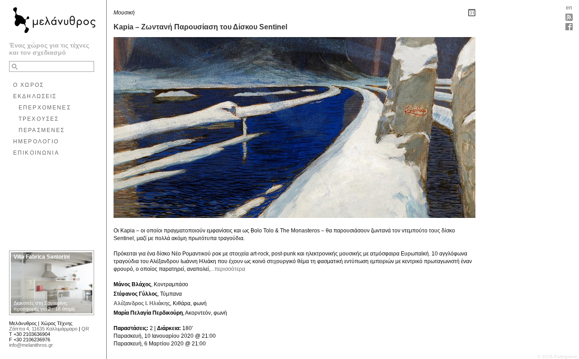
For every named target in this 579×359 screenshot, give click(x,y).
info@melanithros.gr (31, 345)
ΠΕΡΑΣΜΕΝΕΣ (42, 130)
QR (85, 328)
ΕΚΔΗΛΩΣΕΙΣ (35, 96)
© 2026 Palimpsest (557, 356)
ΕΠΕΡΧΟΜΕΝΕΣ (45, 107)
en (569, 8)
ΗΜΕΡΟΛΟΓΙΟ (36, 141)
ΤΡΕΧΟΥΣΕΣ (39, 119)
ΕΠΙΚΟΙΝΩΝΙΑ (36, 153)
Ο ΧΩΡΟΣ (28, 85)
